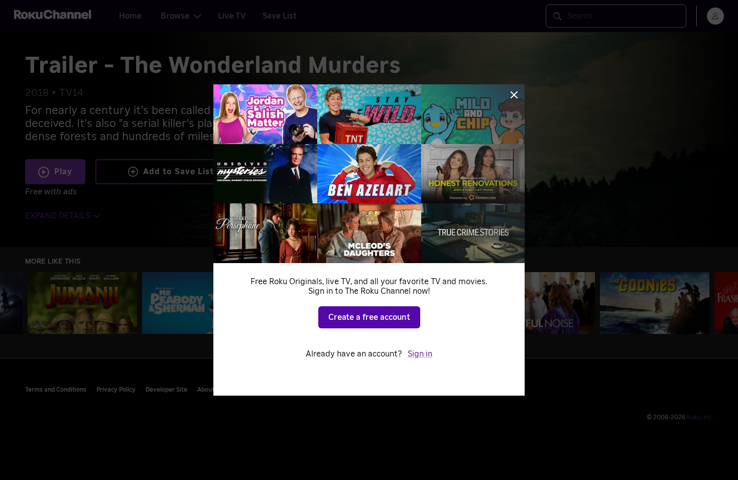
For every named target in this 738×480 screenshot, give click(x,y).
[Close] (514, 95)
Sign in (420, 354)
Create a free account (369, 317)
